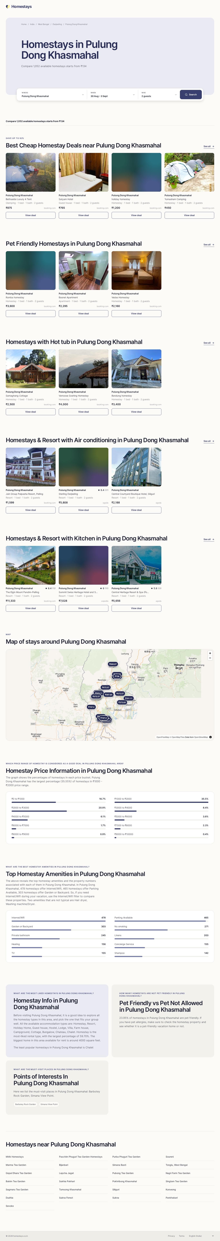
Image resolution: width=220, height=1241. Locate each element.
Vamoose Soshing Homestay (74, 395)
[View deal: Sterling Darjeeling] (84, 467)
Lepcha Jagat (66, 1173)
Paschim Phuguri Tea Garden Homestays (80, 1156)
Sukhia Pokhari (67, 1181)
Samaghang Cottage (17, 395)
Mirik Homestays (15, 1156)
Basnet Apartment (68, 297)
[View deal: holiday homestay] (136, 172)
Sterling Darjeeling (68, 494)
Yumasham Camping (175, 199)
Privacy (171, 1236)
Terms (181, 1236)
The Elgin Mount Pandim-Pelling (22, 592)
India (32, 24)
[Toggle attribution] (210, 737)
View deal (30, 215)
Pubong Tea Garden (123, 1173)
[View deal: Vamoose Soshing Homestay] (84, 368)
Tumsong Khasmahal (70, 1189)
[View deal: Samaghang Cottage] (31, 368)
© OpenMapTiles (177, 737)
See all (209, 146)
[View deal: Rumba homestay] (31, 270)
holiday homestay (121, 199)
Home (24, 24)
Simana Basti (119, 1164)
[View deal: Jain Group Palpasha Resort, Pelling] (31, 467)
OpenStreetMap (201, 737)
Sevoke (10, 1205)
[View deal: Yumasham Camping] (189, 172)
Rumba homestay (15, 297)
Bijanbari (63, 1164)
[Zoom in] (210, 653)
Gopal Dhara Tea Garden (19, 1173)
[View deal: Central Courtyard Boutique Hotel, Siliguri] (136, 467)
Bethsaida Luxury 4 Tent (19, 199)
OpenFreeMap (163, 737)
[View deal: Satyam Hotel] (84, 172)
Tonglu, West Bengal (176, 1164)
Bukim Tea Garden (15, 1181)
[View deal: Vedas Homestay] (136, 270)
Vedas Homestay (120, 297)
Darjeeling (57, 24)
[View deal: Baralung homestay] (136, 368)
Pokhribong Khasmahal (124, 1181)
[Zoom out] (210, 658)
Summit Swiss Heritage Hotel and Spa (79, 592)
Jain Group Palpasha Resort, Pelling (24, 494)
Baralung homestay (122, 395)
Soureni (170, 1156)
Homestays (21, 7)
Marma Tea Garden (16, 1164)
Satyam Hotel (66, 199)
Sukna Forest (66, 1197)
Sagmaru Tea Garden (17, 1189)
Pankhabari (172, 1197)
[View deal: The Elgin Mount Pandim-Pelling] (31, 565)
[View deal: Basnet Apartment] (84, 270)
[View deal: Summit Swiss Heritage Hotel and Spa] (84, 565)
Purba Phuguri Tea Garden (126, 1156)
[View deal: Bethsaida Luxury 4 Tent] (31, 172)
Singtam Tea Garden (176, 1181)
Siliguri (115, 1189)
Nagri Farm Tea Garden (178, 1173)
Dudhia (9, 1197)
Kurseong (171, 1189)
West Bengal (43, 24)
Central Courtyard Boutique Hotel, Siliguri (133, 494)
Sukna (115, 1197)
